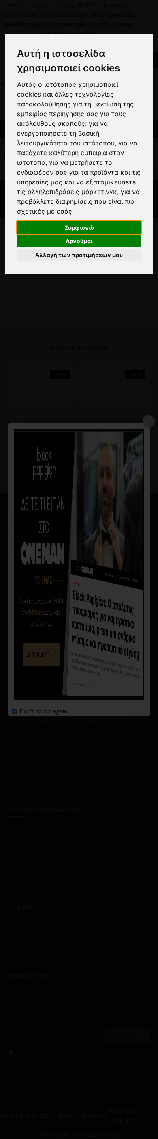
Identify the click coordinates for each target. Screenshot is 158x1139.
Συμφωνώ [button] (79, 227)
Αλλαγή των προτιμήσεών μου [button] (79, 254)
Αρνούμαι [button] (79, 241)
